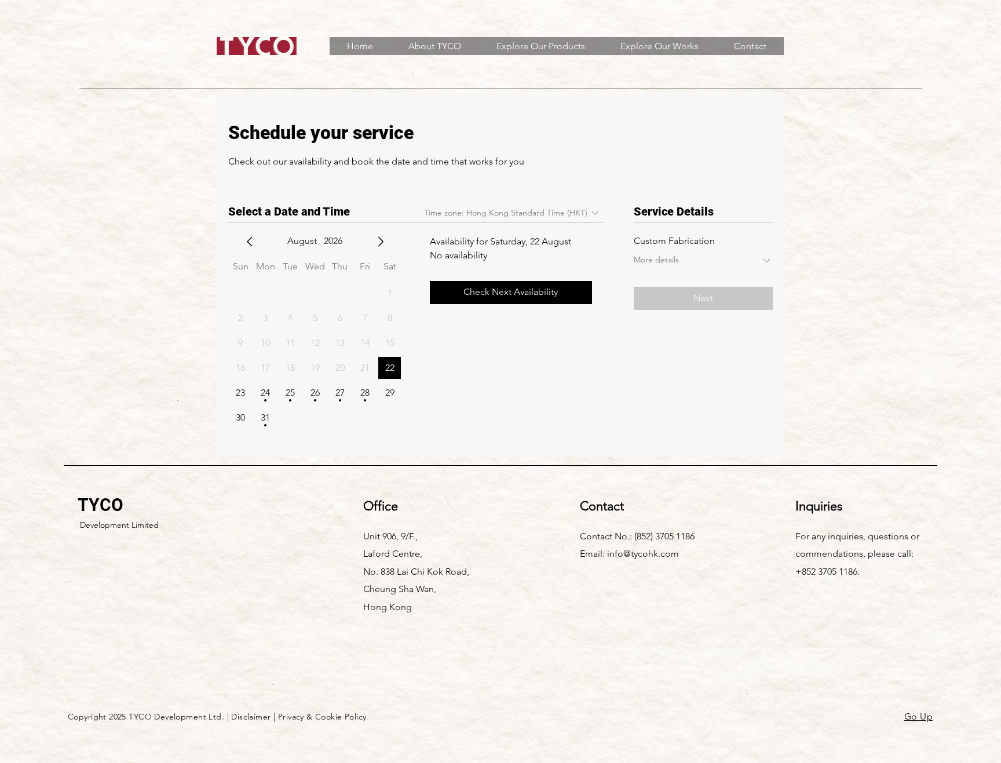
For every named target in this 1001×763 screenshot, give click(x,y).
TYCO (100, 505)
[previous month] (250, 242)
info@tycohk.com (643, 553)
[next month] (381, 242)
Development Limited (119, 525)
